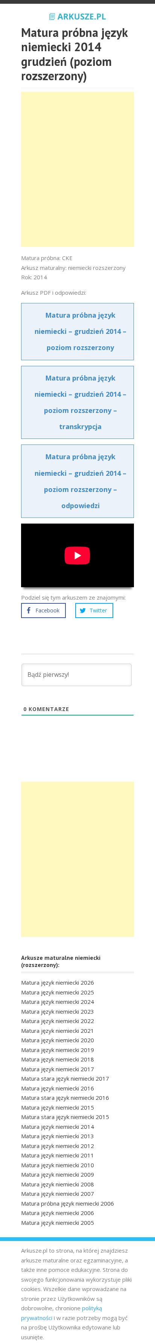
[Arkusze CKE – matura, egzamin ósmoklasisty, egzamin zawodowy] (77, 15)
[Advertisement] (77, 169)
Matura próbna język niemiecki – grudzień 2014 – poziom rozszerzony (80, 331)
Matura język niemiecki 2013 (57, 1136)
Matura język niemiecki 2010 (57, 1165)
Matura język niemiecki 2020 (57, 1040)
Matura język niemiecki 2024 (57, 1001)
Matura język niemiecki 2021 (57, 1030)
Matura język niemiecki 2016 (57, 1088)
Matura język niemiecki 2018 (57, 1059)
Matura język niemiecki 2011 (57, 1155)
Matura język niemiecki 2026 (57, 982)
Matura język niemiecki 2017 (57, 1069)
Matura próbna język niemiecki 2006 (67, 1203)
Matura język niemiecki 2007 (57, 1193)
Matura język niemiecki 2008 (57, 1184)
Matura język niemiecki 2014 (57, 1126)
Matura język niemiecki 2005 (57, 1222)
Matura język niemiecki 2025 (57, 992)
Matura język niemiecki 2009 (57, 1174)
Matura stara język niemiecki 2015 (65, 1117)
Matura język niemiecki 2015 (57, 1107)
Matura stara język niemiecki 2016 (65, 1097)
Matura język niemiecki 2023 (57, 1011)
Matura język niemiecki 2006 (57, 1213)
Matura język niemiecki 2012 (57, 1146)
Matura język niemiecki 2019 (57, 1050)
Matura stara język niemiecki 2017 (65, 1078)
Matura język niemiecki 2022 (57, 1021)
